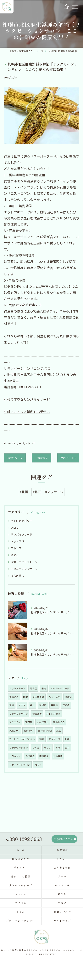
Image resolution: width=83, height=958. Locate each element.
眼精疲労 (44, 756)
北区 (58, 730)
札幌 (67, 739)
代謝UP (69, 696)
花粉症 (66, 705)
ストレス (30, 443)
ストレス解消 (53, 713)
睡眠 (25, 696)
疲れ (67, 747)
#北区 (36, 491)
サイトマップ (62, 920)
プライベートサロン (19, 764)
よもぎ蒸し (17, 576)
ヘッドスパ (17, 541)
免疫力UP (14, 730)
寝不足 (28, 722)
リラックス (15, 756)
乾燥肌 (42, 705)
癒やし (15, 555)
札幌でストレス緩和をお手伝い (27, 411)
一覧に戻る (41, 458)
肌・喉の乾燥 (45, 730)
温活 (11, 705)
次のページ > (68, 458)
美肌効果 (14, 696)
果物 (44, 688)
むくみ (35, 747)
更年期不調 (38, 696)
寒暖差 (54, 705)
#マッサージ (54, 491)
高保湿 (33, 688)
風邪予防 (28, 730)
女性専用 (58, 756)
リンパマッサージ (14, 443)
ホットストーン (17, 688)
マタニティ (15, 722)
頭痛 (41, 739)
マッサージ (54, 739)
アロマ (15, 528)
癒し (32, 705)
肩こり (47, 747)
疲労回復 (37, 713)
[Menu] (75, 6)
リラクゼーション (18, 747)
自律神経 (30, 756)
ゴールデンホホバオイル (22, 739)
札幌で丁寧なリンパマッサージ (27, 399)
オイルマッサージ (60, 688)
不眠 (58, 747)
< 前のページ (15, 458)
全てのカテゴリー (21, 521)
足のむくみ (59, 722)
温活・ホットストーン (24, 562)
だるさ (38, 764)
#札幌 (24, 491)
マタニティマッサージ (24, 569)
